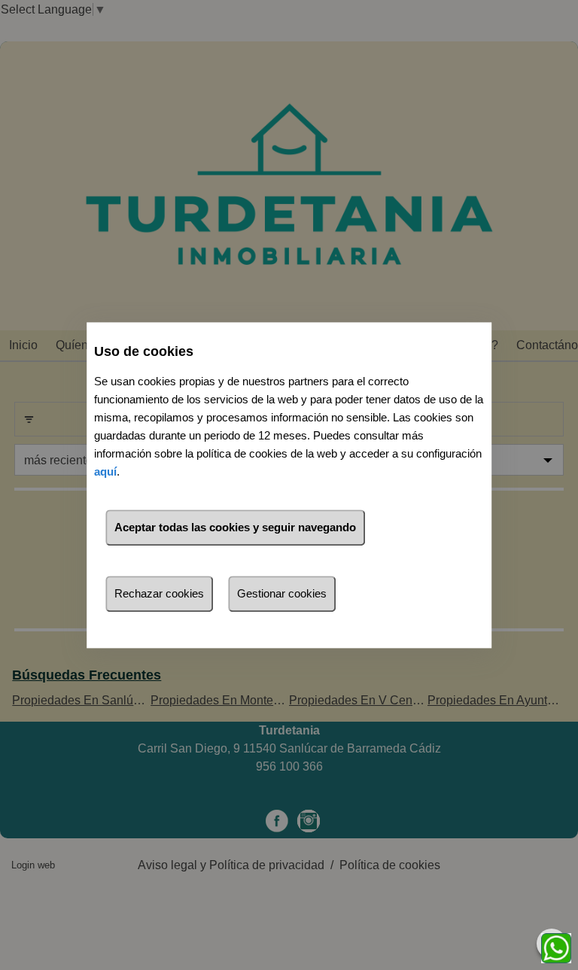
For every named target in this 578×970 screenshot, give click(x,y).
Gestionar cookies (282, 593)
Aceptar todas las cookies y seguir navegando (235, 527)
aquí (105, 471)
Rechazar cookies (159, 593)
